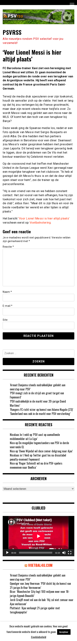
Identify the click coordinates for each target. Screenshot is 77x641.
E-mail (7, 305)
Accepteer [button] (63, 632)
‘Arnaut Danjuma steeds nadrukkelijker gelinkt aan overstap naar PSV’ (37, 387)
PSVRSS (12, 32)
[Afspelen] (7, 552)
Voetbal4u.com (40, 565)
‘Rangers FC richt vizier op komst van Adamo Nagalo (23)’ (41, 409)
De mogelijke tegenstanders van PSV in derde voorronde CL (39, 445)
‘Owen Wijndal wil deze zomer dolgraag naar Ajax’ (46, 451)
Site (5, 319)
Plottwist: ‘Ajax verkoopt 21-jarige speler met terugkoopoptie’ (35, 610)
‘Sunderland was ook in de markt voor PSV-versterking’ (40, 414)
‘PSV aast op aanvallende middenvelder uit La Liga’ (35, 436)
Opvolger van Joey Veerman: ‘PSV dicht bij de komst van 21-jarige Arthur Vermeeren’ (40, 585)
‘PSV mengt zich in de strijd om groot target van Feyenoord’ (37, 395)
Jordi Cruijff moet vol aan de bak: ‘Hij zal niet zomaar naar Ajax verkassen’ (41, 602)
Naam (7, 291)
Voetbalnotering (40, 222)
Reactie (8, 246)
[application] (38, 536)
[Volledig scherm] (69, 552)
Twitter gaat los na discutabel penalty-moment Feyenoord (38, 457)
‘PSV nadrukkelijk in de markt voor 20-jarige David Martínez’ (38, 403)
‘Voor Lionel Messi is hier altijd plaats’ (44, 218)
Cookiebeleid (38, 637)
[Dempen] (64, 552)
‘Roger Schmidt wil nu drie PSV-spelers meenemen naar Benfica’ (36, 465)
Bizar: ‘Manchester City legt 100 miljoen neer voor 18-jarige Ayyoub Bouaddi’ (39, 593)
